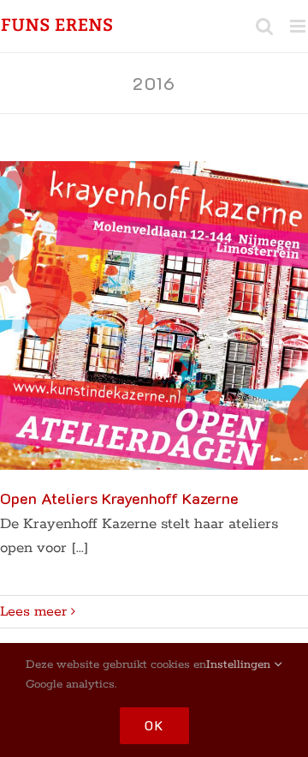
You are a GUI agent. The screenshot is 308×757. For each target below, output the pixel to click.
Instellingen (240, 665)
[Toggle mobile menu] (299, 26)
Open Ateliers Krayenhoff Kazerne (119, 498)
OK (154, 725)
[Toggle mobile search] (264, 26)
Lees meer (33, 612)
